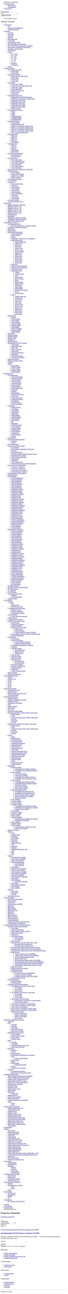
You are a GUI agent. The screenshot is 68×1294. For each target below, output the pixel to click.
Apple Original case (20, 242)
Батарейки (11, 1166)
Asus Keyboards (16, 385)
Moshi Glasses (19, 282)
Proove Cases (18, 259)
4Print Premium (15, 738)
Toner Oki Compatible (17, 875)
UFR (12, 854)
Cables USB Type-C (13, 1151)
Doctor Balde (15, 838)
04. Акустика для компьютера (17, 465)
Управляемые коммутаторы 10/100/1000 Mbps (28, 963)
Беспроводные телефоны (15, 1084)
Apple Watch (15, 344)
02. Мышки (11, 405)
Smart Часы (14, 354)
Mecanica (14, 847)
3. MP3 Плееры (12, 618)
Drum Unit (14, 839)
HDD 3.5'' (14, 139)
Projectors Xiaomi (16, 667)
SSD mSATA (15, 150)
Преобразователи (13, 918)
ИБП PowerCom (12, 910)
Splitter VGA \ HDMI (17, 176)
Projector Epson (19, 661)
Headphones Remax (17, 508)
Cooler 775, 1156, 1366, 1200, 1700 (21, 86)
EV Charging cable (13, 1158)
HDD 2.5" (14, 137)
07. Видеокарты (12, 158)
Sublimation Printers (20, 1064)
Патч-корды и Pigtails (21, 1002)
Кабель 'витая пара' (20, 1013)
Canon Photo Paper (16, 741)
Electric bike (11, 229)
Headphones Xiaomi (17, 516)
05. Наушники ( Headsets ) (15, 529)
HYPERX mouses (16, 425)
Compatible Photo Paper (18, 743)
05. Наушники (12, 476)
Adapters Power (12, 1111)
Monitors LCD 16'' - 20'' (15, 206)
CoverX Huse (19, 299)
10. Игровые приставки (15, 594)
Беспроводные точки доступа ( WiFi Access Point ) (26, 949)
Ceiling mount (15, 639)
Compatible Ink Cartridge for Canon (25, 777)
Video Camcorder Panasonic (19, 616)
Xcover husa (18, 262)
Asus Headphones (16, 481)
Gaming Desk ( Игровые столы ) (17, 1081)
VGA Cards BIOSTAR (18, 161)
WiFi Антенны (15, 941)
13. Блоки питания (13, 200)
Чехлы (10, 66)
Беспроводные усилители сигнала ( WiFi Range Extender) (28, 950)
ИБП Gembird (12, 909)
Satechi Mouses (15, 431)
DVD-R (13, 722)
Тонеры (10, 856)
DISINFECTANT (13, 701)
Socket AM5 (14, 73)
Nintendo (14, 595)
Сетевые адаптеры (16, 971)
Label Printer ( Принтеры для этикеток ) (23, 1055)
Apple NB (11, 34)
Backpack (14, 63)
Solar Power (11, 902)
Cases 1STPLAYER (17, 184)
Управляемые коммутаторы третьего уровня (28, 965)
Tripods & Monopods (17, 635)
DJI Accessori (15, 605)
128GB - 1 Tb (12, 679)
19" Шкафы (18, 994)
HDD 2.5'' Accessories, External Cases (22, 126)
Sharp (13, 1105)
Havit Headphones (16, 487)
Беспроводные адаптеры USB (24, 946)
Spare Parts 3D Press (17, 1029)
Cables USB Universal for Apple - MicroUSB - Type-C (23, 1153)
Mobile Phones (12, 315)
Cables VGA (11, 1156)
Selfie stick (14, 264)
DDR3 (13, 111)
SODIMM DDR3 (16, 116)
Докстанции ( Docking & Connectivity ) (19, 47)
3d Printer (14, 1050)
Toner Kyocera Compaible (18, 868)
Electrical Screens (20, 650)
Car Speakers (15, 447)
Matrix (13, 1061)
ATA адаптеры (19, 938)
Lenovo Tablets (15, 369)
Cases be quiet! (15, 187)
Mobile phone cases (16, 240)
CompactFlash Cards (13, 690)
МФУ (9, 1040)
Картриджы (11, 766)
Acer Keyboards (16, 380)
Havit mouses (15, 420)
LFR (12, 844)
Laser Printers (15, 1060)
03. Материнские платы (15, 95)
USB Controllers (16, 177)
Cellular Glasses (19, 274)
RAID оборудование (14, 1179)
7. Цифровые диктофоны (15, 619)
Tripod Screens (19, 653)
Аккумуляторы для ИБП (15, 904)
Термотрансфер (16, 764)
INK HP (13, 894)
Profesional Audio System (18, 455)
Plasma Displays (12, 214)
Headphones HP (16, 495)
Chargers (13, 1169)
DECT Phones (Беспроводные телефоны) (20, 1076)
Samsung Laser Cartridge (22, 820)
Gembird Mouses (16, 417)
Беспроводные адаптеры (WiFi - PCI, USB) (24, 942)
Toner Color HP (19, 865)
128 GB (10, 677)
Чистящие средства (13, 896)
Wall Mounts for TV (13, 29)
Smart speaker (15, 459)
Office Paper (11, 708)
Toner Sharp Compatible (18, 884)
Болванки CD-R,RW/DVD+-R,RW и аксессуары (22, 724)
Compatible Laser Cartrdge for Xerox (25, 827)
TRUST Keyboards (16, 404)
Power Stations (12, 901)
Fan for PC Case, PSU (17, 90)
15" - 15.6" (14, 55)
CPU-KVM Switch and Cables (16, 1118)
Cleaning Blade (15, 835)
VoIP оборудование (17, 936)
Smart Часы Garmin (17, 356)
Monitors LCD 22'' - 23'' (15, 208)
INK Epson (14, 893)
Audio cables (11, 1130)
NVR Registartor (16, 983)
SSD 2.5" (14, 147)
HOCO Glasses (19, 278)
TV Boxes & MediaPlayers (15, 28)
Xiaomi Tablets (15, 372)
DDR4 (13, 113)
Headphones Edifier (16, 492)
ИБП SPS (10, 912)
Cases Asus (14, 185)
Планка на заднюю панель (16, 1159)
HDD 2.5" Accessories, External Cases (22, 127)
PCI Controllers (15, 172)
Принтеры (11, 1048)
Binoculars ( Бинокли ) (14, 674)
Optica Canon (19, 629)
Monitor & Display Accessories (16, 205)
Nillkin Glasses (19, 283)
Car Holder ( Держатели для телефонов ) (23, 238)
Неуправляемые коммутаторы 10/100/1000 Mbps (29, 962)
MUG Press (14, 1028)
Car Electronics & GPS (14, 224)
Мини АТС (11, 1092)
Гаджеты (10, 362)
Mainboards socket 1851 (18, 103)
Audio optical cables (13, 1132)
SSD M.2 (14, 148)
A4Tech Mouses (16, 407)
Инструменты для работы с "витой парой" (24, 1010)
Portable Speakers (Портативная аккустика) (24, 454)
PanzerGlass (18, 285)
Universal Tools (12, 1164)
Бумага (10, 735)
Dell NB (10, 37)
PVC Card (11, 709)
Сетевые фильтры (13, 920)
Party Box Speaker (16, 452)
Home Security (12, 230)
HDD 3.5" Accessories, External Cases (22, 131)
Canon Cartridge (16, 772)
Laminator (11, 1021)
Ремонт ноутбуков (9, 1255)
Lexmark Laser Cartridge (22, 809)
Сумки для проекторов (18, 671)
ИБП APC (11, 905)
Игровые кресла (13, 1085)
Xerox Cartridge (15, 825)
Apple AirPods (15, 235)
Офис (9, 1190)
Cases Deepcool (15, 192)
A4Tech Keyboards (16, 378)
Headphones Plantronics (18, 505)
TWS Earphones (16, 526)
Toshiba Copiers (15, 1039)
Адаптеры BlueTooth (14, 42)
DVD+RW (14, 721)
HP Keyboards (15, 393)
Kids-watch (14, 348)
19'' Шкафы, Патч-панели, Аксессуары (23, 986)
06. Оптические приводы (15, 153)
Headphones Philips (16, 504)
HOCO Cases (19, 250)
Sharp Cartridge (15, 822)
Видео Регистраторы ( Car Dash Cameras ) (23, 225)
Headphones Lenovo (17, 500)
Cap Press (14, 1024)
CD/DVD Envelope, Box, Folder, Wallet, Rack (24, 717)
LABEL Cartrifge (16, 802)
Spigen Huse (18, 261)
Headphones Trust (16, 515)
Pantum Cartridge (16, 814)
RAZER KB (15, 401)
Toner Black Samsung (21, 881)
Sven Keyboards (16, 402)
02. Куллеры (11, 82)
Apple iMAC (11, 1195)
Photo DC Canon (16, 610)
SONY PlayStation (16, 597)
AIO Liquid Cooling (17, 84)
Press (9, 1023)
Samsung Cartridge (16, 817)
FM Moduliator (12, 1163)
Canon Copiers (15, 1034)
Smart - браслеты (16, 349)
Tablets (10, 364)
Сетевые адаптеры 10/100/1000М (25, 973)
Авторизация (12, 7)
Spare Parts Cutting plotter (15, 711)
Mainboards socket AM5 (18, 107)
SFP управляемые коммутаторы (24, 957)
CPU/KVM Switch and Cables (16, 1119)
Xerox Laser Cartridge (21, 828)
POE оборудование (17, 933)
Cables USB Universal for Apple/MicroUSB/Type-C (22, 1155)
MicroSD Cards (12, 692)
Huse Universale (19, 251)
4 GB (9, 684)
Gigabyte (13, 391)
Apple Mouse (15, 410)
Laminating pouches (17, 748)
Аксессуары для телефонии (19, 1007)
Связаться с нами (9, 1265)
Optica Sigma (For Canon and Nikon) (25, 632)
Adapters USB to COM (14, 1114)
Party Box (14, 450)
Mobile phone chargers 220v (16, 1122)
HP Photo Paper (15, 746)
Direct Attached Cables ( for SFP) (20, 931)
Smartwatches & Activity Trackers (17, 343)
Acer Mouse (14, 409)
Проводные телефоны (14, 1097)
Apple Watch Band (16, 346)
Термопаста (14, 94)
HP (12, 422)
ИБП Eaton (11, 907)
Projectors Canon (16, 658)
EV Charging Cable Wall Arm (16, 1201)
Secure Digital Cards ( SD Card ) (17, 693)
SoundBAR (14, 460)
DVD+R (13, 719)
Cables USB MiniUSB (14, 1150)
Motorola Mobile (16, 325)
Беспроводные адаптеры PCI (23, 944)
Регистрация (11, 5)
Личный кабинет (9, 1282)
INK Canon (14, 891)
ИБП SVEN (11, 913)
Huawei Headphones (17, 574)
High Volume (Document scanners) (21, 1073)
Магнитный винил (17, 762)
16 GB (10, 680)
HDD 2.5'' (14, 135)
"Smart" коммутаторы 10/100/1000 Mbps (27, 955)
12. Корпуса (11, 182)
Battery (13, 237)
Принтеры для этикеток (18, 1068)
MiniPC (10, 1196)
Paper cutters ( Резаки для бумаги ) (18, 1082)
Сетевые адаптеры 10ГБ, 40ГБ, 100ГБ (26, 976)
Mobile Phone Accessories (15, 232)
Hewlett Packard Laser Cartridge (24, 796)
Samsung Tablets (16, 370)
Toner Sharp (14, 883)
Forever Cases (19, 248)
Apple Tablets (15, 365)
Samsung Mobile (16, 330)
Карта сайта (7, 1266)
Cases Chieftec (15, 188)
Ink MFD (14, 1042)
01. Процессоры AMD (14, 70)
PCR (12, 852)
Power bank (11, 333)
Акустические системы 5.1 (19, 471)
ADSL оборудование (17, 929)
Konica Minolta (15, 799)
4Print (13, 737)
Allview (13, 317)
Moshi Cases (18, 253)
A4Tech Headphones (17, 478)
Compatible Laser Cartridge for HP (25, 793)
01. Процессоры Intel (14, 74)
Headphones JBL (16, 497)
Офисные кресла (13, 1095)
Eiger (16, 275)
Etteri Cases (18, 246)
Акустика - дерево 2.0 (18, 467)
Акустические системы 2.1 (19, 470)
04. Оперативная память (15, 110)
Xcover (17, 291)
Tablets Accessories (13, 359)
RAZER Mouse (15, 430)
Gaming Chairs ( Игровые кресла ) (18, 1079)
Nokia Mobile (15, 327)
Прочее (10, 831)
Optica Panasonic (20, 631)
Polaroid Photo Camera (17, 613)
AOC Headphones (16, 532)
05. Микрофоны (12, 475)
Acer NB (10, 33)
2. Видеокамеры (13, 614)
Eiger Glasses (18, 277)
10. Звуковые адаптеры (15, 179)
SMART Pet (11, 340)
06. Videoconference (13, 586)
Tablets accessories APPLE (15, 360)
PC (9, 1198)
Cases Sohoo (15, 197)
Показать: (4, 1225)
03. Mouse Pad (12, 438)
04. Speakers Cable (13, 444)
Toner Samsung (15, 880)
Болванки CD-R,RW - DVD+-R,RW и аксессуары (22, 712)
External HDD (15, 123)
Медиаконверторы (16, 970)
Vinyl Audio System (17, 462)
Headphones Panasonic (17, 502)
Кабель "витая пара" (21, 1015)
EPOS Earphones (16, 486)
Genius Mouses (15, 418)
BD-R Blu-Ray (15, 714)
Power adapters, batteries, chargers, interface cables (25, 634)
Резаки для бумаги (13, 1098)
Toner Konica (15, 867)
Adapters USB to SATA (14, 1116)
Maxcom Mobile (16, 324)
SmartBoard (11, 216)
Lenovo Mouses (15, 426)
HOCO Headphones (17, 518)
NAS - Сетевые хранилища (19, 132)
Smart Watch (15, 351)
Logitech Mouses (16, 428)
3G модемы (14, 928)
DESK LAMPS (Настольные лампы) (19, 1077)
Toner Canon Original (17, 860)
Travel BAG (14, 65)
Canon (13, 1103)
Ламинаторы (11, 1090)
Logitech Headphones (17, 521)
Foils (9, 704)
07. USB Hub (12, 590)
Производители (9, 1273)
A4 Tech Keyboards (17, 377)
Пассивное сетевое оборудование (18, 984)
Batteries (13, 1167)
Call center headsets (16, 484)
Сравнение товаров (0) (7, 1217)
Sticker (13, 761)
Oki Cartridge (15, 811)
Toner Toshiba (15, 886)
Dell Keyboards (15, 386)
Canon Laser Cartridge (21, 775)
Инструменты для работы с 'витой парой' (23, 1008)
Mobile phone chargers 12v (15, 1121)
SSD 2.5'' (14, 145)
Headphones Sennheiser (18, 510)
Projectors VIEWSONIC (18, 666)
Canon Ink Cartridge (20, 774)
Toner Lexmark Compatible (19, 872)
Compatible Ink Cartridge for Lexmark (25, 806)
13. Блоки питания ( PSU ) (16, 201)
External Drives (15, 156)
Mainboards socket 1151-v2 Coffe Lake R (23, 98)
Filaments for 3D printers (15, 703)
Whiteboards (14, 669)
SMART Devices (13, 335)
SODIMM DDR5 (16, 119)
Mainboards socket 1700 (18, 102)
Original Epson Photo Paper (19, 753)
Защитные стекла (16, 270)
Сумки (10, 52)
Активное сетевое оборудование (17, 926)
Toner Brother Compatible (18, 857)
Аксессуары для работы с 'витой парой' (23, 1003)
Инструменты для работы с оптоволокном (27, 1000)
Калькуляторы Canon (14, 1089)
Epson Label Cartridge (21, 786)
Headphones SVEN (16, 513)
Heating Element (16, 843)
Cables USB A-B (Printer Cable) (17, 1143)
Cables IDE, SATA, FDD (15, 1140)
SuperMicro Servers (13, 1180)
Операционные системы (15, 1185)
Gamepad (14, 441)
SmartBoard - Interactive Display (17, 217)
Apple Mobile (15, 320)
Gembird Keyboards (17, 388)
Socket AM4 (14, 71)
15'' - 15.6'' (14, 53)
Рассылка (7, 1287)
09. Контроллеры (13, 171)
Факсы (10, 1101)
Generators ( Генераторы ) (15, 899)
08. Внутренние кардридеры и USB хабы (20, 169)
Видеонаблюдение (13, 979)
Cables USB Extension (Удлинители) (18, 1145)
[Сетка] (3, 1220)
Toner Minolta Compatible (18, 873)
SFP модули (14, 934)
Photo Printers (15, 1063)
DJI (12, 603)
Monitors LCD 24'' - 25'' (15, 209)
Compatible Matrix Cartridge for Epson (26, 783)
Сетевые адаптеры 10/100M (23, 974)
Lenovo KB (14, 396)
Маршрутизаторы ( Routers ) (19, 968)
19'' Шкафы (18, 987)
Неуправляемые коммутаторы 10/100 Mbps (28, 960)
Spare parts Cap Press (17, 1031)
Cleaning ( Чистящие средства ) (17, 700)
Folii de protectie (12, 706)
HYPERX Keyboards (17, 394)
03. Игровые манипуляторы (16, 439)
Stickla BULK (19, 288)
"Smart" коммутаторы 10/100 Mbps (25, 954)
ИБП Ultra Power (13, 917)
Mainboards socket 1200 (18, 100)
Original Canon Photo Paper (19, 751)
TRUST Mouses (16, 434)
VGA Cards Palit (16, 164)
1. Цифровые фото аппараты (16, 608)
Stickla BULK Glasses (21, 290)
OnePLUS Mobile (16, 328)
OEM (13, 1188)
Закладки (7, 1285)
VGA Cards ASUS (16, 160)
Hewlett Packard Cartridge (18, 790)
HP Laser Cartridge (20, 798)
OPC (12, 851)
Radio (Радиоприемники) (18, 457)
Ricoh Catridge (15, 815)
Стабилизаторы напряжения (16, 923)
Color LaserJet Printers (21, 1058)
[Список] (1, 1220)
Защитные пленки (16, 269)
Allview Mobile (15, 319)
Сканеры (10, 1069)
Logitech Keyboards (17, 399)
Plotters (13, 1066)
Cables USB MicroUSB (14, 1148)
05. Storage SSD (12, 143)
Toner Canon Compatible (18, 859)
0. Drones (10, 602)
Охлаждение (11, 50)
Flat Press (14, 1026)
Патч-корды (18, 1018)
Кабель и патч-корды (17, 1011)
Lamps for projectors (17, 640)
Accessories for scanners (18, 1071)
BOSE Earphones (16, 483)
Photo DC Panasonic (17, 611)
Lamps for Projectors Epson (22, 643)
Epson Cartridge (15, 780)
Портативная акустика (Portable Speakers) (23, 463)
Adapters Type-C (12, 1113)
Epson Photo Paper (16, 745)
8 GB (9, 687)
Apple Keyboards (16, 383)
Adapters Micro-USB (14, 1109)
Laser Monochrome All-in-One (20, 1045)
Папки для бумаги (13, 830)
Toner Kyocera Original (18, 870)
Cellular (17, 272)
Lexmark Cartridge (16, 804)
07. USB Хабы (12, 592)
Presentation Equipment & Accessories (22, 645)
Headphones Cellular (17, 489)
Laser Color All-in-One (17, 1047)
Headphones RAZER (17, 507)
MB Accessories (15, 108)
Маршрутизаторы (16, 966)
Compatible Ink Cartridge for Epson (25, 782)
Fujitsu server (11, 1177)
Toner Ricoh (14, 878)
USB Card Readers (13, 695)
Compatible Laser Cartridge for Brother (26, 770)
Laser (12, 1056)
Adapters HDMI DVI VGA (15, 1108)
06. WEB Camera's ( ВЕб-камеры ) (18, 587)
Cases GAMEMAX (17, 193)
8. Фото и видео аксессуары (16, 621)
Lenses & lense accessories (18, 627)
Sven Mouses (15, 433)
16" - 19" (14, 58)
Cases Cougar (15, 190)
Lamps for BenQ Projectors (22, 642)
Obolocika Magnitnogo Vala (19, 849)
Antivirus (10, 1183)
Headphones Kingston (17, 499)
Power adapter (12, 1126)
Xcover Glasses (19, 293)
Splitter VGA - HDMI (17, 174)
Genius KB (14, 389)
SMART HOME (12, 336)
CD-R (13, 716)
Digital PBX (14, 1093)
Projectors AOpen (16, 656)
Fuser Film (14, 841)
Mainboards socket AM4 (18, 105)
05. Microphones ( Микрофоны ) (17, 473)
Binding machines (13, 698)
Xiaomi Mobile (15, 332)
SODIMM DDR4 (16, 118)
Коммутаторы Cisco (21, 958)
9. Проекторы (12, 637)
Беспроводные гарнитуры (19, 266)
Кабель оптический (21, 1016)
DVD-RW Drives (16, 155)
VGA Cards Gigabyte (17, 163)
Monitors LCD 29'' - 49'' (15, 213)
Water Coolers (15, 92)
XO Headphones (16, 528)
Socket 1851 (14, 81)
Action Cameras (12, 672)
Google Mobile (15, 322)
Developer (14, 836)
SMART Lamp (12, 338)
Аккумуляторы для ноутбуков (17, 44)
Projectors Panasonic (17, 664)
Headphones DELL (16, 491)
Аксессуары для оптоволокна (20, 999)
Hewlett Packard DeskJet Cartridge (25, 794)
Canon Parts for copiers (17, 1036)
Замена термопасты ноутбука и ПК (14, 1256)
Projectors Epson (16, 659)
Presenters (14, 647)
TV (9, 26)
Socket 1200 (14, 78)
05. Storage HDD (13, 134)
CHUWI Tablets (16, 367)
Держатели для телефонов (19, 267)
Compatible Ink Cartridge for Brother (25, 769)
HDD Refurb (15, 142)
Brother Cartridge (16, 767)
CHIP (13, 833)
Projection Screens (16, 648)
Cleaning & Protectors (17, 624)
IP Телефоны (18, 939)
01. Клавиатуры (12, 375)
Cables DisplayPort (13, 1134)
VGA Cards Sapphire (17, 166)
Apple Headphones (16, 479)
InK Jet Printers (15, 1053)
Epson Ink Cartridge (20, 785)
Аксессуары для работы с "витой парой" (23, 1005)
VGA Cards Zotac (16, 168)
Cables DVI (11, 1135)
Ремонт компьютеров (10, 1253)
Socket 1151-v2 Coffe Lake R (19, 76)
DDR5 (13, 115)
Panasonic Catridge (16, 812)
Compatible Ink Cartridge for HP (24, 791)
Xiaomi (13, 436)
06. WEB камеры (13, 589)
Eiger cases (18, 245)
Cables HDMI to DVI (14, 1138)
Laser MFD (14, 1044)
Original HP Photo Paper (18, 754)
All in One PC (12, 1193)
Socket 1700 (14, 79)
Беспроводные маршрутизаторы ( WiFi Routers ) (25, 947)
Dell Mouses (14, 414)
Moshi (16, 280)
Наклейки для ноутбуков (15, 49)
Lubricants (14, 846)
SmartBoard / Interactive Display (17, 219)
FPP (12, 1187)
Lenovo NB (11, 41)
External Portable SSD (17, 124)
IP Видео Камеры (16, 981)
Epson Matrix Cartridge (21, 788)
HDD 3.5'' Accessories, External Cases (22, 129)
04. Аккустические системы (16, 446)
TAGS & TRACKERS (17, 357)
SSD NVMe (14, 152)
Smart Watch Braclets (17, 352)
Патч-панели (19, 991)
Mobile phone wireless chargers (17, 1124)
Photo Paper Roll (16, 757)
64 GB (10, 685)
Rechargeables (15, 1172)
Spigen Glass (18, 287)
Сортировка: (4, 1221)
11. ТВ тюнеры (12, 180)
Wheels (13, 442)
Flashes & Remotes (16, 626)
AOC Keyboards (16, 381)
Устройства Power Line (18, 978)
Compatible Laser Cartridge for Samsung (26, 819)
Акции (6, 1275)
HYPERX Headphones (18, 520)
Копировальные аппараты (16, 1032)
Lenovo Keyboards (16, 397)
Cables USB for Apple (14, 1146)
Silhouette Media (16, 759)
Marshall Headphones (17, 523)
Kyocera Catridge (16, 801)
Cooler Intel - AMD (16, 87)
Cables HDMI (12, 1137)
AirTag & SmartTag (16, 233)
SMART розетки (13, 341)
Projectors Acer (15, 655)
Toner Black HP (19, 864)
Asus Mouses (15, 412)
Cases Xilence (15, 198)
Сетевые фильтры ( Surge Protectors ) (19, 921)
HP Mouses (14, 423)
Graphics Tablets (12, 598)
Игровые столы (12, 1087)
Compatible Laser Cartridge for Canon (25, 778)
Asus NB (10, 36)
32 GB (10, 682)
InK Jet (13, 1052)
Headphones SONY (17, 512)
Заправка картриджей (10, 1258)
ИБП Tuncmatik (12, 915)
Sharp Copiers (15, 1037)
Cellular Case (18, 243)
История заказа (8, 1284)
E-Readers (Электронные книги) (17, 227)
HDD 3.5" (14, 140)
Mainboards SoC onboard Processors (21, 97)
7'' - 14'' (13, 60)
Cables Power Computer (15, 1142)
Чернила (10, 889)
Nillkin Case (18, 254)
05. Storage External (13, 121)
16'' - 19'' (13, 57)
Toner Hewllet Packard (17, 862)
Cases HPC (14, 195)
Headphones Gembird (17, 494)
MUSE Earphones (16, 524)
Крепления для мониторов (16, 221)
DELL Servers (12, 1175)
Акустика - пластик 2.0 (18, 468)
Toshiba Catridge (16, 823)
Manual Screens (19, 651)
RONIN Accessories (17, 606)
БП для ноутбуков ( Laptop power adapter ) (20, 45)
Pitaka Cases (18, 258)
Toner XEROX (15, 888)
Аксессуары (18, 989)
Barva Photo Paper (16, 740)
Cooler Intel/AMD (16, 89)
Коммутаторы (15, 952)
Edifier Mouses (15, 415)
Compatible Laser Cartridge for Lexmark (26, 807)
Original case (18, 256)
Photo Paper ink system (17, 756)
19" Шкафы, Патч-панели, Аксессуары (23, 992)
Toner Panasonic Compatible (19, 876)
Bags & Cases (15, 622)
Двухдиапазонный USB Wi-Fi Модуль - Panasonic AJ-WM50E (20, 1233)
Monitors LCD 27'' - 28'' (15, 211)
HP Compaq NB (12, 39)
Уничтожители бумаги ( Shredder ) (18, 1100)
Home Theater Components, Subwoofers (22, 449)
